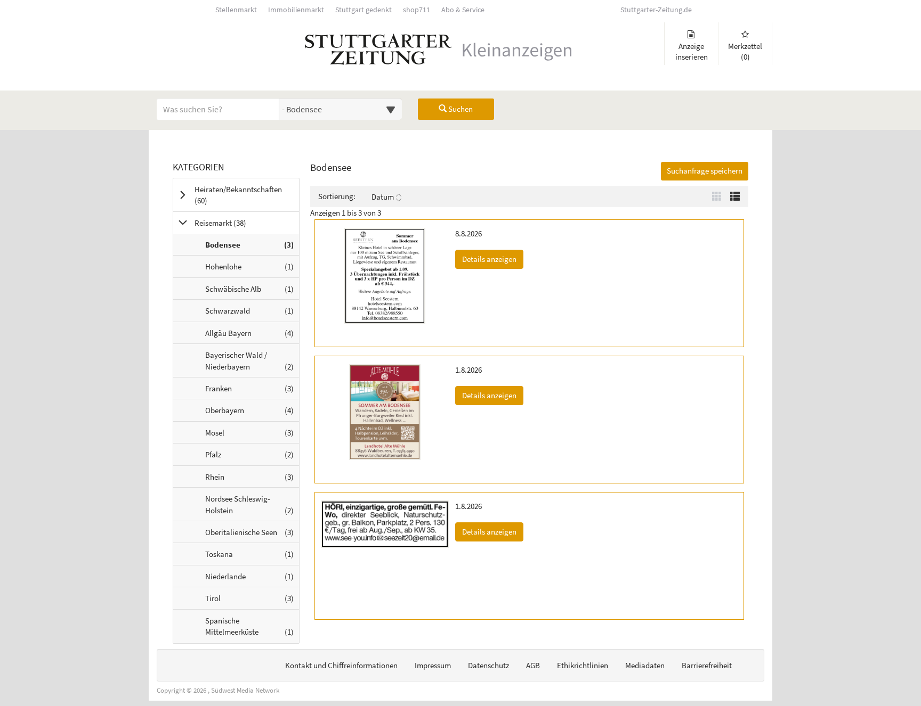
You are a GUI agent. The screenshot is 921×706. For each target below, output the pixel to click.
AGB (533, 665)
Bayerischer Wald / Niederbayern (252, 363)
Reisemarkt (234, 222)
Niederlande (252, 579)
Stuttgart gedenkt (363, 10)
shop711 (416, 10)
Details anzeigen (492, 258)
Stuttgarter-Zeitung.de (656, 10)
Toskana (252, 556)
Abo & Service (462, 10)
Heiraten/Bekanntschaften (238, 195)
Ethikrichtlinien (582, 665)
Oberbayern (252, 413)
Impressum (433, 665)
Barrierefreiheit (707, 665)
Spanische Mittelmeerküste (252, 629)
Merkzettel (745, 51)
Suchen (460, 109)
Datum (382, 197)
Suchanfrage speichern (704, 171)
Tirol (252, 601)
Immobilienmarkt (296, 10)
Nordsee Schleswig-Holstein (252, 507)
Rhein (252, 479)
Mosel (252, 435)
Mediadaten (645, 665)
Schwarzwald (252, 313)
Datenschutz (488, 665)
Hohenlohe (252, 269)
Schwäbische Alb (252, 291)
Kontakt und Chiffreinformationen (341, 665)
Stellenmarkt (236, 10)
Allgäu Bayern (252, 335)
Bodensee (252, 247)
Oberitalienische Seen (252, 535)
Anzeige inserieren (691, 51)
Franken (252, 391)
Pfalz (252, 457)
